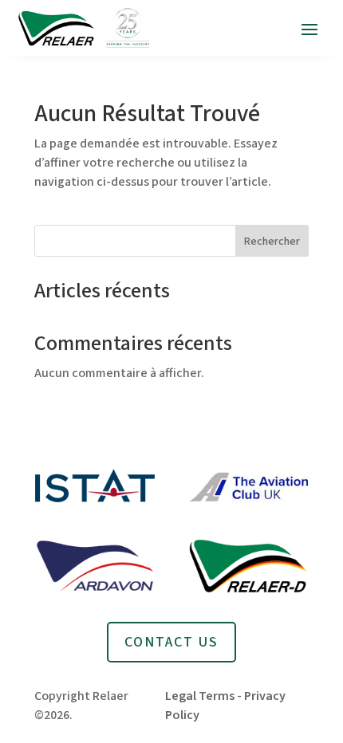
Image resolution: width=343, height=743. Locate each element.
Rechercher (272, 242)
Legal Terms (200, 696)
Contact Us (171, 642)
